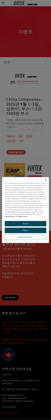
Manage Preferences (25, 237)
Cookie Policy (9, 216)
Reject (25, 230)
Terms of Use (22, 216)
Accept (25, 223)
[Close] (45, 180)
